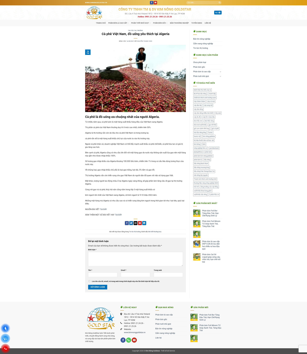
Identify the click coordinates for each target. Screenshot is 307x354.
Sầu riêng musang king (201, 167)
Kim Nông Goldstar (153, 351)
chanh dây (212, 94)
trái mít (196, 187)
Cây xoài (218, 113)
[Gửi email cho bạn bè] (136, 223)
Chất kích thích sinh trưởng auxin (205, 98)
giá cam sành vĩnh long (201, 128)
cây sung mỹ (208, 105)
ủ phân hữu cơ (214, 194)
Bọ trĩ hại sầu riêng (200, 94)
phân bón (208, 152)
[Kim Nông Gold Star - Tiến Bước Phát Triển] (100, 12)
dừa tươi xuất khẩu (200, 125)
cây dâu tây (198, 105)
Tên (90, 270)
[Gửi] (219, 3)
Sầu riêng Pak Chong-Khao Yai (204, 171)
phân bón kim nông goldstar (203, 156)
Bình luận (92, 250)
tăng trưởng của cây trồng (209, 187)
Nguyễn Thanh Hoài (144, 41)
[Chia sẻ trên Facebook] (127, 223)
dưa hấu (212, 117)
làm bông (197, 144)
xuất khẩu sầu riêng (200, 194)
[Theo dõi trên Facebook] (151, 3)
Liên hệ (208, 23)
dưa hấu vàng (209, 121)
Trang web (158, 270)
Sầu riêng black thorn (201, 163)
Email (123, 270)
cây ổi (205, 117)
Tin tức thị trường (135, 30)
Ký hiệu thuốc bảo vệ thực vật (204, 140)
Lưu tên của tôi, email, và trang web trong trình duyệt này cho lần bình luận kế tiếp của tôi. (126, 281)
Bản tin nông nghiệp (179, 23)
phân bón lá (198, 160)
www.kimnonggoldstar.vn (134, 332)
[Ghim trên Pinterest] (140, 223)
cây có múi (211, 101)
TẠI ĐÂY (103, 209)
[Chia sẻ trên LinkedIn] (144, 223)
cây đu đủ (197, 117)
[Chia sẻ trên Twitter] (131, 223)
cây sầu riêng (198, 109)
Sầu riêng (207, 160)
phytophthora (198, 152)
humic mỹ (197, 136)
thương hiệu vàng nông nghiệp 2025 (206, 183)
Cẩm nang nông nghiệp (203, 43)
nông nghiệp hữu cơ (200, 148)
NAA (203, 144)
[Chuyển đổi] (220, 71)
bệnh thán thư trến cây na (202, 90)
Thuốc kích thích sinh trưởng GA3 (205, 179)
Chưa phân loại (199, 62)
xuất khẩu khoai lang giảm (203, 191)
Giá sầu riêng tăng (200, 132)
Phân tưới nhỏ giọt (140, 23)
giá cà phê (215, 128)
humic (210, 132)
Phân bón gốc (159, 23)
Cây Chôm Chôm (199, 101)
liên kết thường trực (154, 232)
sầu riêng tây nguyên (201, 175)
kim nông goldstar (209, 136)
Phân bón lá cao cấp (117, 23)
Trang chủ (101, 23)
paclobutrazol (214, 148)
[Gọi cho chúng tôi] (128, 340)
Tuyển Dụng (196, 23)
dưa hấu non (198, 121)
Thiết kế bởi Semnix (168, 351)
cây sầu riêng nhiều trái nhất (203, 113)
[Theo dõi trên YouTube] (155, 3)
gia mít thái (212, 125)
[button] (218, 13)
